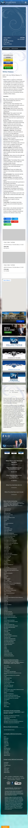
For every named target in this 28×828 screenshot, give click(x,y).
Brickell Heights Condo (8, 528)
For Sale (8, 60)
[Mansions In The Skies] (14, 353)
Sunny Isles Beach (18, 505)
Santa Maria (6, 628)
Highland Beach (17, 712)
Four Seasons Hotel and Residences (10, 554)
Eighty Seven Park (7, 547)
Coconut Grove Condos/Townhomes (11, 534)
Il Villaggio (6, 561)
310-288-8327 (14, 480)
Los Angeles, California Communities (12, 733)
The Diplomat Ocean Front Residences (11, 695)
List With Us (8, 65)
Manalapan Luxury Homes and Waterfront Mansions (13, 721)
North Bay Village (7, 505)
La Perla (5, 571)
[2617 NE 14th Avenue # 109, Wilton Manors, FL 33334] (14, 235)
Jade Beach (6, 563)
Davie (10, 661)
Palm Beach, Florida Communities (12, 710)
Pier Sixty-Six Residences (8, 686)
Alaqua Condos (7, 516)
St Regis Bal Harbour (8, 634)
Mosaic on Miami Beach (8, 588)
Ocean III (5, 600)
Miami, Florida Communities (10, 501)
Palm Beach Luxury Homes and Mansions (11, 722)
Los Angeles (6, 745)
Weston (12, 663)
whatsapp (9, 224)
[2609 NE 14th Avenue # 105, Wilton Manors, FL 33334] (14, 257)
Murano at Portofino (7, 591)
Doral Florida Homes (8, 544)
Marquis (5, 577)
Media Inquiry (17, 778)
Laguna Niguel (6, 770)
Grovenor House (7, 557)
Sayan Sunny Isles (7, 630)
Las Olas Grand (7, 679)
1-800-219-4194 (14, 464)
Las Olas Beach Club (8, 678)
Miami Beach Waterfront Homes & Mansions (12, 583)
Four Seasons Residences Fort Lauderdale (12, 675)
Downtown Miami (15, 503)
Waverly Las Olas (7, 703)
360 (4, 511)
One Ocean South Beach (8, 613)
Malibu (5, 746)
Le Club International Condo (9, 682)
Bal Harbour (10, 502)
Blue (5, 526)
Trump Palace (6, 650)
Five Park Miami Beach (8, 553)
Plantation (22, 662)
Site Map (22, 778)
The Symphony (6, 699)
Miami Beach (15, 504)
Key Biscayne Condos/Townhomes (10, 568)
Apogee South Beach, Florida (9, 517)
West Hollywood (7, 753)
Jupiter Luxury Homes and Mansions (10, 719)
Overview (8, 57)
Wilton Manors (6, 48)
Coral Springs (6, 661)
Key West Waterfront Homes (9, 729)
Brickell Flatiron (7, 527)
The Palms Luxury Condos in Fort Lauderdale (12, 696)
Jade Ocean (6, 566)
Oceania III (6, 608)
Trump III (5, 648)
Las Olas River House (8, 680)
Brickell (14, 502)
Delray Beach (11, 712)
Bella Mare (6, 524)
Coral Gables (6, 503)
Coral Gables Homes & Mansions (10, 541)
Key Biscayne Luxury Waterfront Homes (11, 570)
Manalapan (6, 713)
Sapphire (5, 692)
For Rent (8, 62)
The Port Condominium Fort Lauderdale (11, 698)
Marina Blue (6, 576)
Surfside (5, 506)
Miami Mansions (7, 586)
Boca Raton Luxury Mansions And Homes (11, 715)
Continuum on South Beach (9, 538)
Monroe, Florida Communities (11, 726)
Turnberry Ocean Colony (8, 654)
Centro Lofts (6, 531)
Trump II (5, 647)
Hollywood (13, 662)
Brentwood (6, 739)
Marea (5, 574)
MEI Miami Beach (7, 578)
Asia (5, 521)
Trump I (5, 645)
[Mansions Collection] (14, 365)
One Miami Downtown (8, 611)
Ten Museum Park (7, 637)
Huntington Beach (7, 765)
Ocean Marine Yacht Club (8, 685)
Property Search (16, 776)
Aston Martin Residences (8, 523)
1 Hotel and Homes (7, 509)
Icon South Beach (7, 560)
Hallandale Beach (7, 662)
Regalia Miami (6, 623)
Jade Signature (6, 567)
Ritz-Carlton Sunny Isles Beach (9, 627)
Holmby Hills (6, 743)
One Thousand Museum (8, 614)
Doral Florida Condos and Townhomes (11, 543)
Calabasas (6, 741)
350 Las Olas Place (7, 667)
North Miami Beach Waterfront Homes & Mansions (13, 597)
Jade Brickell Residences (8, 564)
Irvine (5, 766)
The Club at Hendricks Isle (8, 693)
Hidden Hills (6, 742)
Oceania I (5, 605)
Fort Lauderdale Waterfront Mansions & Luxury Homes (12, 673)
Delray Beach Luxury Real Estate (10, 717)
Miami (11, 504)
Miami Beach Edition (7, 581)
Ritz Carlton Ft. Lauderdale (9, 690)
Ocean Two (6, 603)
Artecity (5, 520)
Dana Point (6, 763)
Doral (10, 503)
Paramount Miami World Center (9, 615)
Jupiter (22, 712)
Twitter (16, 218)
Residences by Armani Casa (9, 624)
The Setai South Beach (8, 644)
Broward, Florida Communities (11, 660)
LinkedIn (8, 221)
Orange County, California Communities (13, 759)
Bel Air (5, 736)
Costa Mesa (6, 762)
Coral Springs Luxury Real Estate (10, 671)
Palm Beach (11, 713)
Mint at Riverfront (7, 587)
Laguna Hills (6, 769)
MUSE (5, 594)
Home (6, 776)
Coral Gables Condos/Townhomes (10, 540)
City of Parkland (7, 670)
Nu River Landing (7, 683)
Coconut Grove (19, 502)
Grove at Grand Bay (7, 556)
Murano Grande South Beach (9, 593)
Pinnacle (5, 618)
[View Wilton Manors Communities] (8, 55)
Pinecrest (12, 505)
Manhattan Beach (7, 748)
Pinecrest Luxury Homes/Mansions (10, 617)
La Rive (5, 676)
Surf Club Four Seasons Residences (10, 635)
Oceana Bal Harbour (7, 604)
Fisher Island (21, 503)
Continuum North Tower (8, 537)
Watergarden (6, 702)
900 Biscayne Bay (7, 513)
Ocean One (6, 601)
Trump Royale (6, 651)
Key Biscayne (6, 504)
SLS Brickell (6, 631)
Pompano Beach (7, 663)
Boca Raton (6, 712)
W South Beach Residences (9, 655)
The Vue (5, 700)
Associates (9, 778)
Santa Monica (6, 752)
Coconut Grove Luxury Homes (9, 536)
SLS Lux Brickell (7, 633)
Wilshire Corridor (7, 755)
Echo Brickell (6, 546)
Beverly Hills (6, 738)
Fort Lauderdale (15, 661)
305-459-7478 (14, 471)
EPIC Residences (7, 548)
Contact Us (18, 779)
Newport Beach (7, 772)
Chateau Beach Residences (9, 533)
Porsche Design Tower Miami (9, 620)
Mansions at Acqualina (8, 573)
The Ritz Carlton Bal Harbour (9, 643)
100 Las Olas (6, 665)
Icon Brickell (6, 558)
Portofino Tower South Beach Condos (11, 621)
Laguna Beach (6, 768)
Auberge (5, 668)
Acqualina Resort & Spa (8, 514)
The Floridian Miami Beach (9, 641)
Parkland (17, 662)
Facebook (8, 218)
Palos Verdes (6, 751)
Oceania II (6, 607)
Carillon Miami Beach (8, 530)
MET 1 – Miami (6, 580)
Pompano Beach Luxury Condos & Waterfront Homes (14, 689)
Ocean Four (6, 598)
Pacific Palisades (7, 749)
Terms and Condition (11, 779)
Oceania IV (6, 610)
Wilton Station (15, 48)
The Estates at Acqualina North (9, 638)
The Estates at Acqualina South (9, 640)
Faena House (6, 550)
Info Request (8, 68)
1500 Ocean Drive (7, 510)
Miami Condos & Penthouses (9, 584)
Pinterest (16, 221)
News (13, 778)
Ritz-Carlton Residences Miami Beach (11, 625)
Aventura (5, 502)
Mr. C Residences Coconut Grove (10, 590)
